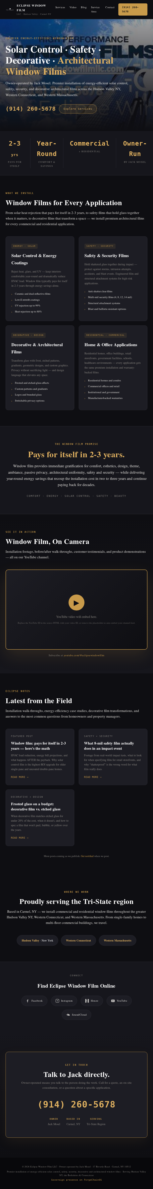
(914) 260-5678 (130, 9)
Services (60, 7)
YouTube (122, 1000)
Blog (84, 7)
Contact (110, 7)
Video (73, 7)
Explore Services (78, 108)
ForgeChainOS (93, 1180)
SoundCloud (79, 1014)
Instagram (67, 1000)
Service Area (95, 9)
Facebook (37, 1000)
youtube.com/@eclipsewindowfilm (84, 655)
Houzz (94, 1000)
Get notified (87, 856)
